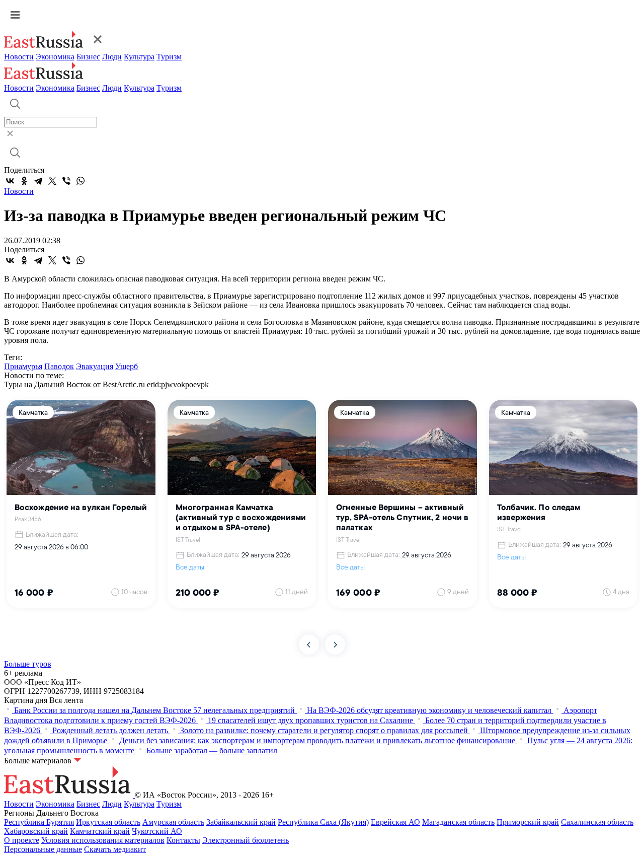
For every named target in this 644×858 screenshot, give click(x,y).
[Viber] (66, 181)
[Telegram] (38, 181)
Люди (112, 56)
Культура (139, 56)
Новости (19, 56)
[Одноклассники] (24, 181)
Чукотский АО (157, 831)
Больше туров (27, 664)
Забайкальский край (241, 822)
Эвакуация (94, 366)
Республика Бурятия (39, 822)
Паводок (59, 366)
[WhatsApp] (80, 181)
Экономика (55, 56)
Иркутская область (108, 822)
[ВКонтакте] (10, 181)
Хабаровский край (36, 831)
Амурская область (173, 822)
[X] (52, 181)
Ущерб (126, 366)
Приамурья (23, 366)
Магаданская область (458, 822)
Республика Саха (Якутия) (323, 822)
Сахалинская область (597, 822)
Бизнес (88, 56)
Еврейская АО (395, 822)
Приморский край (528, 822)
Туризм (169, 56)
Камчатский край (100, 831)
